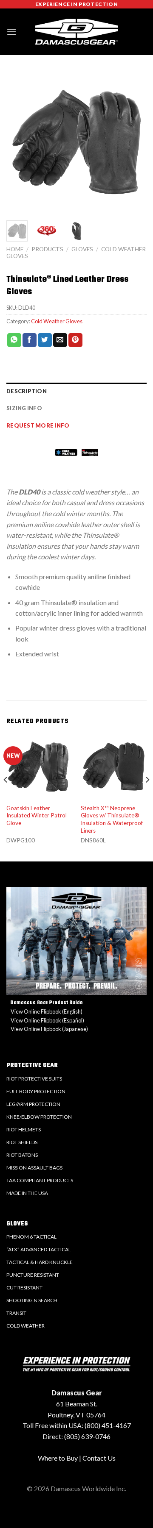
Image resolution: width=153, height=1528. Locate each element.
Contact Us (99, 1458)
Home (14, 249)
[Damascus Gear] (76, 32)
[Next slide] (138, 146)
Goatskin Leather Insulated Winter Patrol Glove (36, 815)
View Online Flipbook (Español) (47, 1020)
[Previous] (6, 797)
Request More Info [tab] (37, 425)
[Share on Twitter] (45, 340)
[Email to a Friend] (60, 340)
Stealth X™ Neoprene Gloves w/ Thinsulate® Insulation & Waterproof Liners (112, 819)
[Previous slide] (15, 146)
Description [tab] (26, 391)
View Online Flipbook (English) (46, 1011)
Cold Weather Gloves (56, 321)
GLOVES (17, 1224)
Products (47, 249)
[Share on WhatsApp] (14, 340)
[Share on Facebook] (30, 340)
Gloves (82, 249)
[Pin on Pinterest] (75, 340)
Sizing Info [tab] (24, 408)
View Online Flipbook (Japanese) (49, 1028)
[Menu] (11, 31)
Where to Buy (58, 1458)
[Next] (147, 797)
